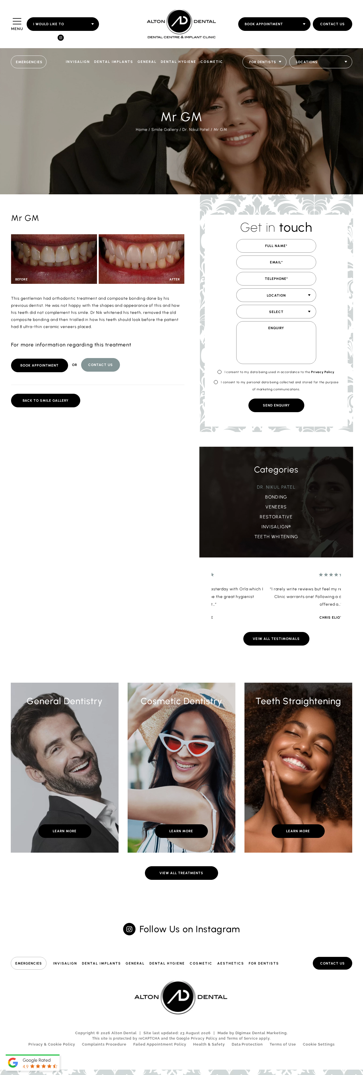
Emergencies (29, 62)
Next (336, 168)
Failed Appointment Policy (159, 1044)
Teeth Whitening (276, 536)
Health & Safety (209, 1044)
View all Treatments (181, 873)
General (147, 62)
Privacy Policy (322, 372)
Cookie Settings (319, 1044)
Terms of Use (283, 1044)
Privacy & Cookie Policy (51, 1044)
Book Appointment (39, 365)
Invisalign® (276, 526)
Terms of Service (242, 1038)
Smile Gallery (164, 129)
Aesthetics (230, 963)
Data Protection (247, 1044)
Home (141, 129)
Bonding (276, 497)
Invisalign (78, 62)
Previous (323, 168)
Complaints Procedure (104, 1044)
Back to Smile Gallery (46, 401)
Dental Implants (113, 62)
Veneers (276, 507)
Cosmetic (212, 62)
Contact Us (332, 24)
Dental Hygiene (178, 62)
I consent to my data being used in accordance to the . (280, 372)
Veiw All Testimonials (276, 639)
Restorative (276, 517)
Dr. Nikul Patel (196, 129)
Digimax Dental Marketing (261, 1033)
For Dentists (264, 963)
